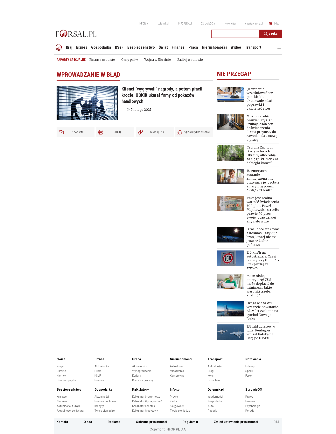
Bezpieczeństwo (69, 389)
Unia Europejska (66, 380)
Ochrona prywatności (151, 422)
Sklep (276, 23)
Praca (136, 359)
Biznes (99, 359)
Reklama (114, 422)
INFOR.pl (143, 23)
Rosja (60, 366)
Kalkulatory (140, 389)
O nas (88, 422)
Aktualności (101, 366)
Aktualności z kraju (68, 406)
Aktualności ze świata (70, 410)
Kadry (173, 401)
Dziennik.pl (216, 389)
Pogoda (212, 410)
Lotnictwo (214, 380)
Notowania (253, 359)
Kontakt (62, 422)
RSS (276, 422)
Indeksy (250, 366)
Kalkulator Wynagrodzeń (147, 401)
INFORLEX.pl (185, 23)
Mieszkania (177, 371)
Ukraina (61, 371)
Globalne (62, 401)
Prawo (174, 396)
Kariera (136, 375)
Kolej (211, 375)
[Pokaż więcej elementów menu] (279, 47)
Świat (61, 359)
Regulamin (190, 422)
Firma (98, 371)
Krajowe (62, 396)
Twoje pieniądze (104, 410)
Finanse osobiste (102, 59)
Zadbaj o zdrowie (190, 59)
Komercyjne (177, 375)
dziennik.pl (163, 23)
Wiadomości (215, 396)
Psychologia (252, 406)
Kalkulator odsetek (143, 406)
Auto (211, 406)
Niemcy (61, 375)
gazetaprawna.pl (254, 23)
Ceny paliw (129, 59)
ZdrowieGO (253, 389)
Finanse (99, 380)
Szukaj (273, 33)
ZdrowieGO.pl (208, 23)
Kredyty (99, 406)
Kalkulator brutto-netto (146, 396)
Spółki (249, 371)
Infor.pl (175, 389)
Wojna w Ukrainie (157, 59)
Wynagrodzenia (141, 371)
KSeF (97, 375)
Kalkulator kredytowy (145, 410)
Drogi (211, 371)
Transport (215, 359)
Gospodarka (103, 389)
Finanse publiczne (105, 401)
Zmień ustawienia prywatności (236, 422)
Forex (248, 375)
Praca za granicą (142, 380)
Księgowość (177, 406)
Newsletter (230, 23)
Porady (249, 410)
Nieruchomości (181, 359)
